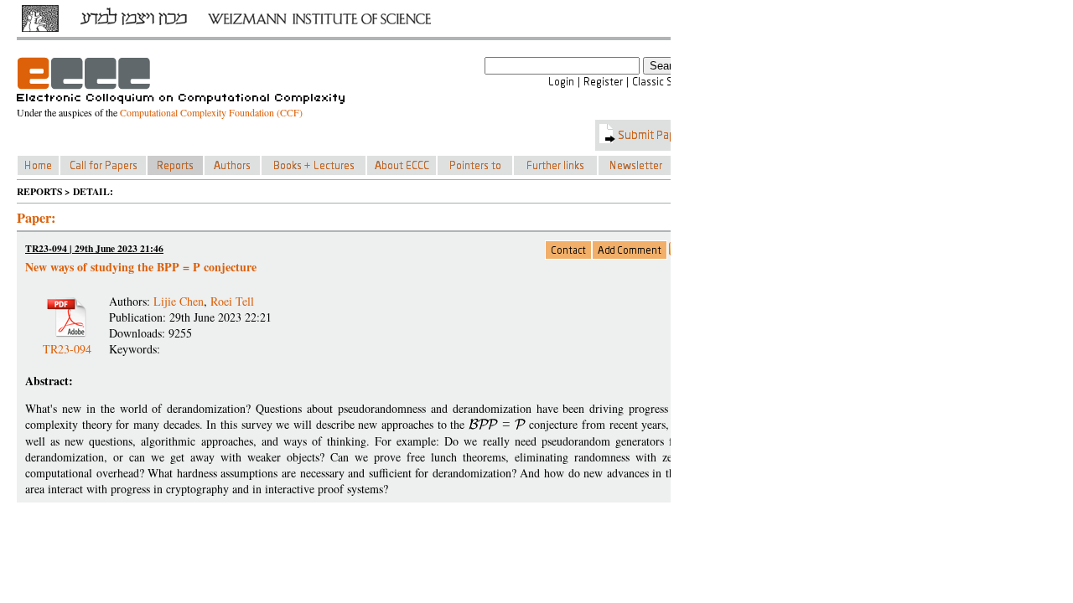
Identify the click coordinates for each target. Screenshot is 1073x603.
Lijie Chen (178, 301)
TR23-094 (67, 342)
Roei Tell (232, 301)
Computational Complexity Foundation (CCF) (211, 112)
